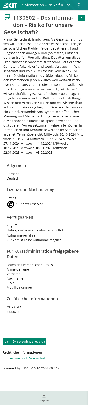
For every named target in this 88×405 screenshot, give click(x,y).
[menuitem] (44, 398)
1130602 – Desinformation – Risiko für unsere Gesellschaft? (46, 4)
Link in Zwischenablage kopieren (24, 341)
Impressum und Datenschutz (25, 358)
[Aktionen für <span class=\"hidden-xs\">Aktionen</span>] (81, 18)
